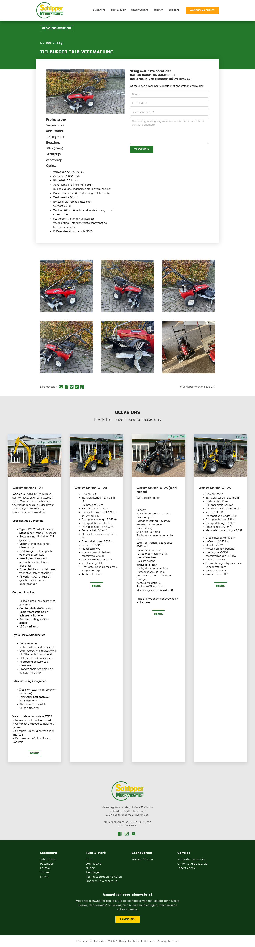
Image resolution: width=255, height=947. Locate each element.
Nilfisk (90, 868)
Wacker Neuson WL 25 (215, 488)
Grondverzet (139, 10)
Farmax (45, 868)
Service (158, 10)
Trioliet (45, 872)
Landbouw (99, 10)
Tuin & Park (118, 10)
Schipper (174, 10)
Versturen (141, 149)
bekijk (34, 753)
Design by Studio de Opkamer (137, 941)
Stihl (89, 859)
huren (118, 876)
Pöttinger (47, 863)
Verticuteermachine (99, 876)
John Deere (48, 859)
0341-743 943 (127, 825)
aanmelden (127, 919)
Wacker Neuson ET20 (27, 488)
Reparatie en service (191, 859)
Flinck (44, 876)
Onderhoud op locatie (192, 863)
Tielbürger (93, 872)
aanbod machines (202, 10)
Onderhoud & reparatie (101, 881)
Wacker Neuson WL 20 (91, 488)
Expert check (186, 868)
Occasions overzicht (57, 28)
